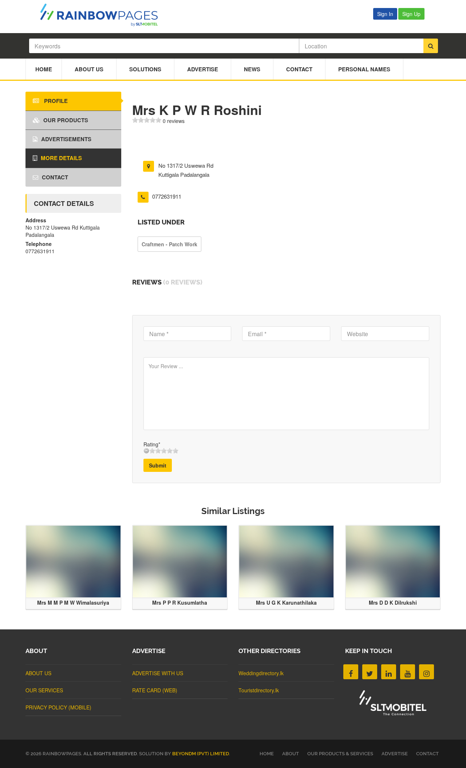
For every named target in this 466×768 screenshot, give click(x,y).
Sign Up (411, 13)
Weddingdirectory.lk (261, 673)
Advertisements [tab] (66, 139)
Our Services (44, 690)
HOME (267, 753)
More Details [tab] (61, 158)
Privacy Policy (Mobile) (58, 707)
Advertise (202, 69)
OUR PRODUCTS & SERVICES (340, 753)
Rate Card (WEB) (154, 690)
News (252, 69)
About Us (89, 69)
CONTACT (427, 753)
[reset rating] (146, 451)
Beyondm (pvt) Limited (200, 753)
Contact (299, 69)
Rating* (151, 444)
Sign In (385, 13)
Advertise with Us (157, 673)
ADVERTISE (395, 753)
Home (43, 69)
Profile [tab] (55, 101)
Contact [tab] (55, 177)
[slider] (146, 120)
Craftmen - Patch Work (169, 244)
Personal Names (364, 69)
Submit (157, 465)
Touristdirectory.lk (258, 690)
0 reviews (174, 120)
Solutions (145, 69)
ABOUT (290, 753)
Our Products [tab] (65, 120)
